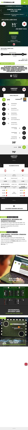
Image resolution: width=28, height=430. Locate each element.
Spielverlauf (14, 95)
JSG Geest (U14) (21, 29)
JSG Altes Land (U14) (9, 19)
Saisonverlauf (26, 165)
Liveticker (13, 32)
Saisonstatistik (14, 165)
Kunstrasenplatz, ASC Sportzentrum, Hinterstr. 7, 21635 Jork (14, 15)
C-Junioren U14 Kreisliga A (14, 6)
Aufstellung (26, 95)
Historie (1, 165)
